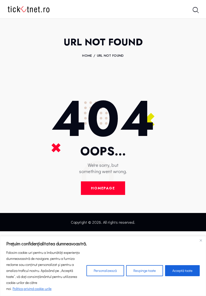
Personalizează (105, 270)
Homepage (103, 188)
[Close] (201, 240)
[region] (103, 266)
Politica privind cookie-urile (32, 288)
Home (87, 55)
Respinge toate (144, 270)
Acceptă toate (182, 270)
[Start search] (195, 10)
